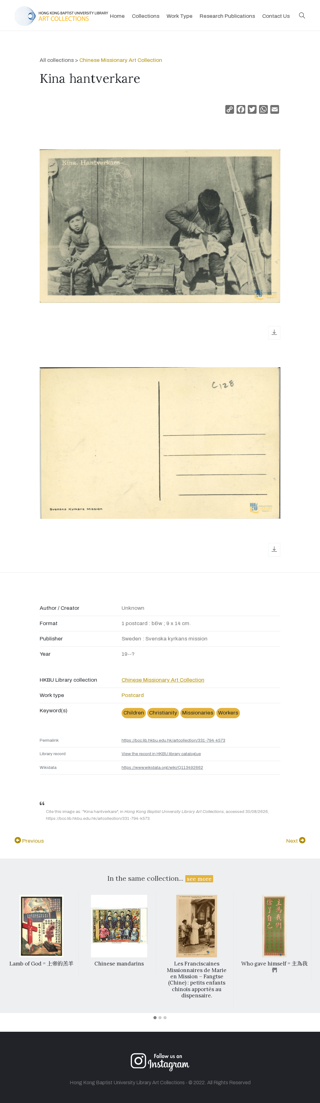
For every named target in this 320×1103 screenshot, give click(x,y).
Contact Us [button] (276, 16)
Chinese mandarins (119, 963)
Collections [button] (145, 16)
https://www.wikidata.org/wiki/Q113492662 (162, 767)
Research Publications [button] (227, 16)
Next (292, 841)
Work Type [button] (179, 16)
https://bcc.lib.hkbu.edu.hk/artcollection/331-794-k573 (173, 740)
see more (199, 878)
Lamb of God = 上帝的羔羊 (41, 963)
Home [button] (117, 16)
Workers (228, 713)
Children (133, 713)
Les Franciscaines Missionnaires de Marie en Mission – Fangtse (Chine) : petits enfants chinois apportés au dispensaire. (197, 979)
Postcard (133, 695)
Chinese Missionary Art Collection (120, 60)
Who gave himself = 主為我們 (274, 966)
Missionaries (197, 713)
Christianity (163, 713)
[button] (302, 16)
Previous (32, 841)
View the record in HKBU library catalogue (161, 753)
